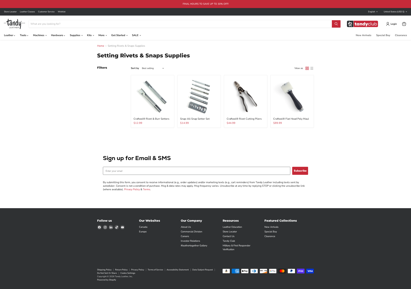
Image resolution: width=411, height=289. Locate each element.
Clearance (401, 35)
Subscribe (300, 170)
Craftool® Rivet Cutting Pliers (244, 119)
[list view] (311, 68)
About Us (186, 227)
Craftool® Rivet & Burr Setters (151, 119)
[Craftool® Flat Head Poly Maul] (292, 97)
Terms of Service (155, 269)
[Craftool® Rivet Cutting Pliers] (246, 97)
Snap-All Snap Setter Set (195, 119)
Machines (39, 35)
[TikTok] (116, 227)
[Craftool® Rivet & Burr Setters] (152, 97)
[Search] (336, 24)
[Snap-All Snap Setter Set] (199, 97)
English (371, 11)
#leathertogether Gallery (194, 245)
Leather (9, 35)
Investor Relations (190, 240)
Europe (143, 231)
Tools (23, 35)
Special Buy (383, 35)
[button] (392, 24)
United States (394, 11)
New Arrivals (363, 35)
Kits (89, 35)
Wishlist (62, 12)
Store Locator (10, 12)
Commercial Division (191, 231)
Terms (146, 189)
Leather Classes (27, 12)
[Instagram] (105, 227)
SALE (135, 35)
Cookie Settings (127, 273)
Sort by (135, 68)
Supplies (75, 35)
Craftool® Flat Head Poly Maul (291, 119)
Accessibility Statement (178, 269)
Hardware (57, 35)
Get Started (118, 35)
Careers (185, 236)
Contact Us (228, 236)
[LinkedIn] (111, 227)
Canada (143, 227)
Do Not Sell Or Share (107, 273)
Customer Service (46, 12)
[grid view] (307, 68)
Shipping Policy (104, 269)
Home (100, 45)
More (101, 35)
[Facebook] (99, 227)
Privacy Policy (132, 189)
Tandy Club (229, 240)
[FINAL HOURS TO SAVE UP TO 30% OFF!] (205, 4)
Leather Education (232, 227)
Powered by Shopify (106, 279)
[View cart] (404, 23)
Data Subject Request (202, 269)
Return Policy (121, 269)
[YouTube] (122, 227)
